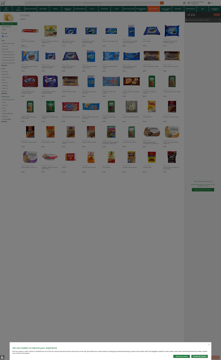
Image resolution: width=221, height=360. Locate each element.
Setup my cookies (182, 356)
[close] (209, 345)
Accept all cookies (199, 356)
